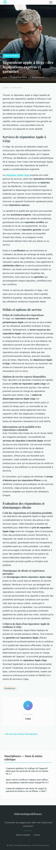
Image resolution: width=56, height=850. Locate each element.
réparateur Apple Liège (17, 175)
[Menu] (50, 2)
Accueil (5, 87)
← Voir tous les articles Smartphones (20, 734)
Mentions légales (23, 835)
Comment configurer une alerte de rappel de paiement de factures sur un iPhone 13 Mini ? (26, 789)
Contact (36, 835)
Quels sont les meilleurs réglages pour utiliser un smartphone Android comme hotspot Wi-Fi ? (27, 781)
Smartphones (11, 56)
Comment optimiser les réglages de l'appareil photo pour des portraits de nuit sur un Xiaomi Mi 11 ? (27, 771)
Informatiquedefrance (28, 814)
